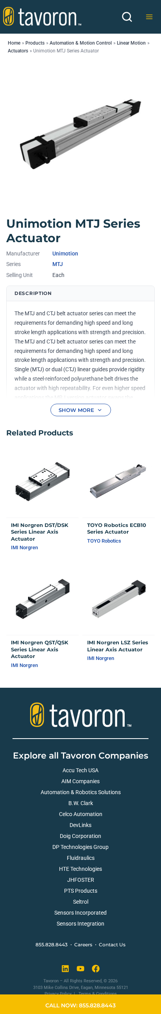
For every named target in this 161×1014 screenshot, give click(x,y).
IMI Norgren (24, 547)
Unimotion (65, 253)
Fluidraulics (81, 858)
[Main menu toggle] (149, 16)
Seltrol (80, 902)
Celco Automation (80, 814)
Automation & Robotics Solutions (81, 792)
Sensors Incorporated (80, 913)
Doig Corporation (80, 836)
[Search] (127, 17)
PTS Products (80, 891)
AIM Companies (80, 781)
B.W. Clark (80, 803)
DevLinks (80, 825)
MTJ (57, 264)
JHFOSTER (80, 880)
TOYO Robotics (104, 541)
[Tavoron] (42, 16)
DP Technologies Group (80, 847)
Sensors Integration (80, 924)
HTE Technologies (80, 869)
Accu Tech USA (80, 770)
